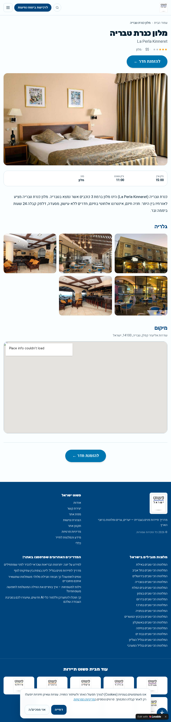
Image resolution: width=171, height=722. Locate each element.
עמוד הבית (160, 23)
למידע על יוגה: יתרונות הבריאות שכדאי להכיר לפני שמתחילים (42, 564)
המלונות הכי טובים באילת (151, 564)
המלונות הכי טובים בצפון (152, 593)
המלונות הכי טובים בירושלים (149, 576)
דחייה (59, 709)
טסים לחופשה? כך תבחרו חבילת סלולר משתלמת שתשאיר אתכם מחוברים (44, 579)
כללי (78, 543)
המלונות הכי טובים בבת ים (151, 634)
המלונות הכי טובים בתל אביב (149, 570)
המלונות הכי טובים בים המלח (149, 587)
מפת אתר (75, 514)
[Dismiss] (165, 716)
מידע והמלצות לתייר (68, 537)
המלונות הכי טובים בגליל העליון (148, 639)
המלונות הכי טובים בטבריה (151, 582)
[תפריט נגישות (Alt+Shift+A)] (162, 713)
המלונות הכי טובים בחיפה (151, 628)
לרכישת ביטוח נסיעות (33, 7)
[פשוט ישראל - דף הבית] (163, 7)
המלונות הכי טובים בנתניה (151, 611)
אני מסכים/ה (37, 709)
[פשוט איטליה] (85, 685)
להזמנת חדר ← (147, 62)
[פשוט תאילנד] (152, 685)
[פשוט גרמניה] (52, 685)
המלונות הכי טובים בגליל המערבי (147, 645)
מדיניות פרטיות (71, 531)
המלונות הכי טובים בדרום (151, 599)
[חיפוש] (57, 8)
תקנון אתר (74, 526)
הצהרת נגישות (72, 520)
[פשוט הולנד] (119, 685)
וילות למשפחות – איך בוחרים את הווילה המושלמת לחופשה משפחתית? (44, 589)
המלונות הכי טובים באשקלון (150, 622)
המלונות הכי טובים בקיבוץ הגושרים (145, 616)
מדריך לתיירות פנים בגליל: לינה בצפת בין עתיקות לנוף (47, 570)
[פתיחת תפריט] (8, 7)
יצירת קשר (74, 508)
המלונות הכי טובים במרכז (151, 605)
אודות (77, 502)
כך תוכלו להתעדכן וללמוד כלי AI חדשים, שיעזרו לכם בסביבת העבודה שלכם (43, 599)
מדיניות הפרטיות (84, 699)
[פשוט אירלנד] (19, 685)
